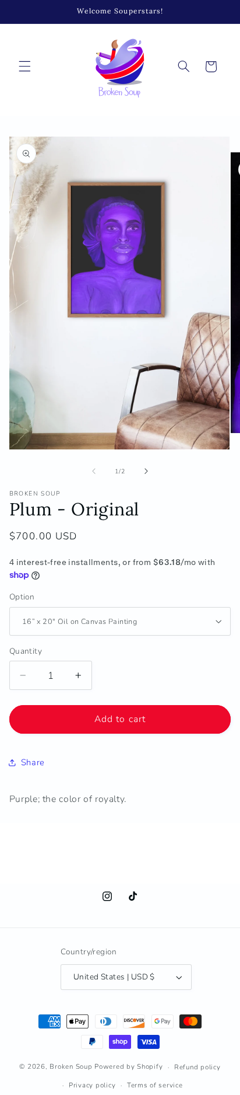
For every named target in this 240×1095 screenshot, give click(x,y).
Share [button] (33, 762)
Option (22, 596)
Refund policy (197, 1067)
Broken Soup (71, 1067)
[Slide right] (146, 471)
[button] (24, 66)
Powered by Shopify (128, 1067)
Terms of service (155, 1085)
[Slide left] (94, 471)
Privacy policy (92, 1085)
